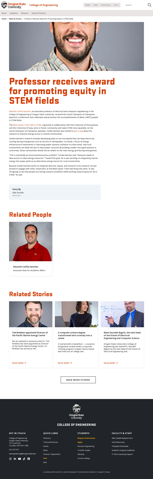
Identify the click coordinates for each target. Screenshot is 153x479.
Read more (18, 363)
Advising (81, 454)
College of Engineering (43, 5)
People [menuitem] (95, 5)
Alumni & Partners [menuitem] (39, 13)
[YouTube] (20, 458)
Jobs (45, 462)
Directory (47, 438)
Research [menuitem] (24, 13)
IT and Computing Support (122, 454)
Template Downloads (120, 446)
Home (4, 19)
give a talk (78, 131)
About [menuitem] (4, 13)
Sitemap (107, 472)
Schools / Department (51, 454)
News (45, 450)
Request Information (86, 438)
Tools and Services (50, 442)
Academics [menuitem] (14, 13)
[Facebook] (29, 458)
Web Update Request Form (122, 438)
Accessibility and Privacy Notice (52, 472)
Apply (80, 442)
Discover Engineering (86, 446)
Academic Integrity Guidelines (123, 450)
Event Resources (118, 442)
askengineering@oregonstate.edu (22, 454)
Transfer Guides (84, 450)
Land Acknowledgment (70, 472)
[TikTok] (24, 458)
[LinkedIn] (15, 458)
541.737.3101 (14, 449)
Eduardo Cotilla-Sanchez (20, 111)
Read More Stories (78, 379)
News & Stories (15, 19)
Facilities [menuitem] (87, 5)
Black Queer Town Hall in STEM (27, 125)
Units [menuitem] (115, 5)
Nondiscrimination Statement (87, 472)
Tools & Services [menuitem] (106, 5)
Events (46, 446)
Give (45, 458)
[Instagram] (11, 458)
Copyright (100, 472)
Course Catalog (84, 458)
